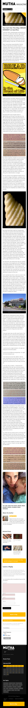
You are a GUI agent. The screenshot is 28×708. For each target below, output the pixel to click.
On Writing (16, 688)
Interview (14, 686)
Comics (16, 684)
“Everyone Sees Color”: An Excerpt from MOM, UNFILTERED (7, 541)
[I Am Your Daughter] (17, 538)
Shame (18, 507)
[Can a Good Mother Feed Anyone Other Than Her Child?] (17, 550)
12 (19, 669)
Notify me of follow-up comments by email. (12, 605)
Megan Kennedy (13, 516)
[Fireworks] (7, 550)
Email (4, 597)
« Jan (4, 676)
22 (7, 672)
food (12, 505)
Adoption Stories (12, 683)
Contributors (11, 698)
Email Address (6, 627)
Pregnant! (9, 690)
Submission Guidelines (19, 698)
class (6, 505)
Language (19, 686)
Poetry (5, 690)
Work (18, 690)
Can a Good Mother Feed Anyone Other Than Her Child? (17, 553)
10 (13, 669)
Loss (4, 688)
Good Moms (9, 686)
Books (13, 684)
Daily (5, 633)
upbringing (5, 508)
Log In (5, 700)
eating (9, 505)
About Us (5, 698)
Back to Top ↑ (14, 614)
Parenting (21, 688)
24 (13, 672)
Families (20, 684)
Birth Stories (6, 684)
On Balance (11, 688)
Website (4, 601)
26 (19, 672)
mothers (9, 507)
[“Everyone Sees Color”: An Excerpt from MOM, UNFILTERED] (7, 538)
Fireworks (4, 551)
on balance (14, 507)
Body (10, 684)
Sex (15, 690)
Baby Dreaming (19, 683)
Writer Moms (6, 691)
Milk (7, 688)
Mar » (7, 676)
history (15, 505)
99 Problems (6, 683)
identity (19, 505)
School (13, 690)
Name (4, 593)
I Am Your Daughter (17, 540)
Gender (5, 686)
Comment (5, 582)
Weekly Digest (7, 635)
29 (7, 674)
